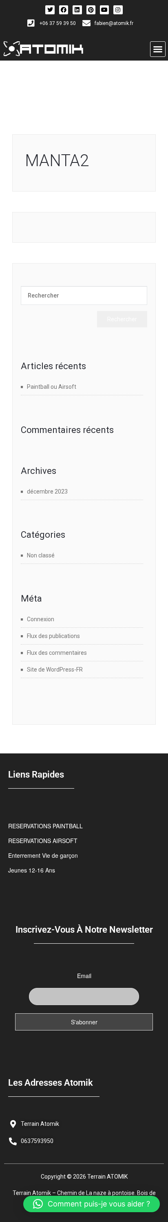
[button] (158, 49)
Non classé (41, 555)
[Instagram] (117, 9)
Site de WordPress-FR (55, 669)
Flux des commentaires (57, 652)
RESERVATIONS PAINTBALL (45, 826)
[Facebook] (63, 9)
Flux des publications (53, 636)
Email (84, 976)
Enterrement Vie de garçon (43, 855)
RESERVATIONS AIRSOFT (42, 840)
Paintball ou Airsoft (51, 386)
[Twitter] (49, 9)
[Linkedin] (77, 9)
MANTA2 (57, 160)
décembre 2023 (47, 491)
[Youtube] (104, 9)
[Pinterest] (90, 9)
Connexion (40, 619)
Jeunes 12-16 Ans (31, 870)
